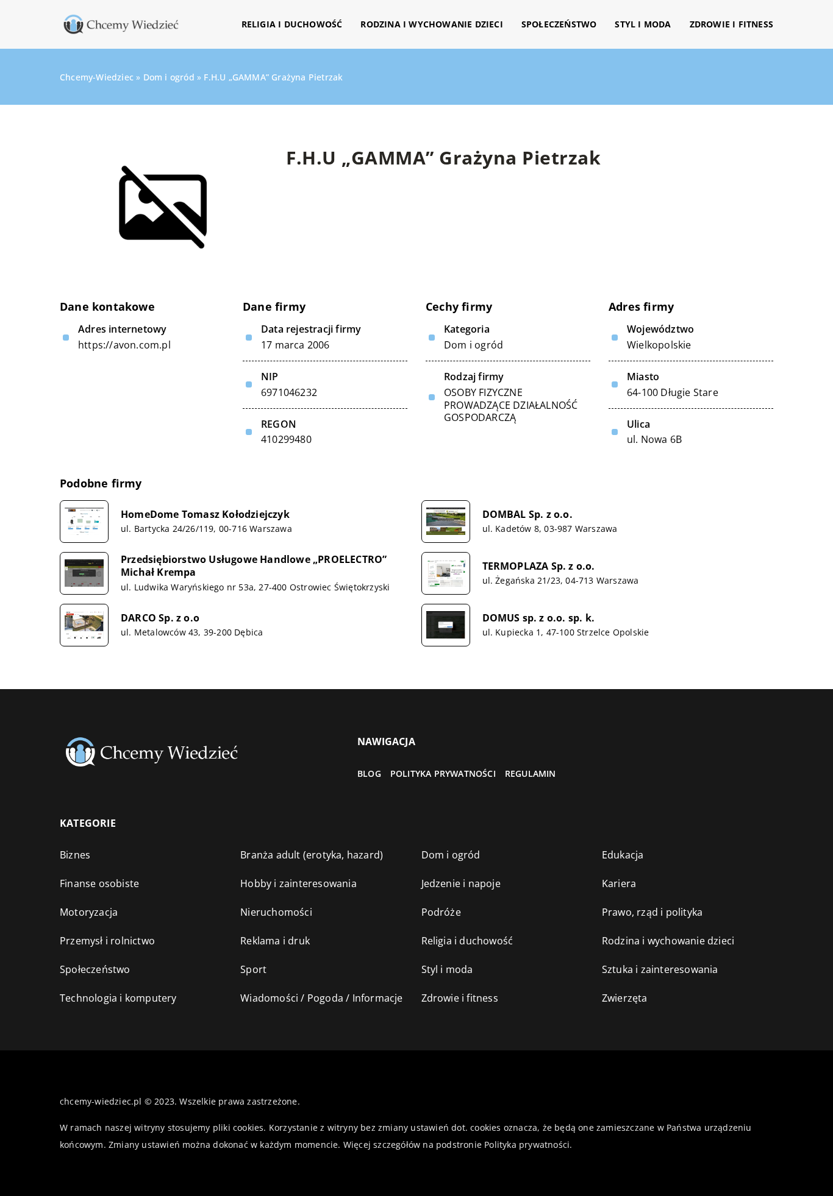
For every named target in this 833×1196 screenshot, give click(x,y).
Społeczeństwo (559, 24)
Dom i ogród (473, 345)
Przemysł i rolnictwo (107, 940)
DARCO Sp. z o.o (160, 618)
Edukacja (623, 855)
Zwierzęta (625, 998)
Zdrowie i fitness (731, 24)
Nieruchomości (276, 912)
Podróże (441, 912)
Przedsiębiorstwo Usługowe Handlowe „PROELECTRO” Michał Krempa (254, 566)
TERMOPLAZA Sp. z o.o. (538, 566)
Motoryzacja (89, 912)
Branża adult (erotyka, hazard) (311, 855)
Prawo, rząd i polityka (652, 912)
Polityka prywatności (443, 773)
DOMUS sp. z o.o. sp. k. (538, 618)
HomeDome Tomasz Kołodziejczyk (205, 514)
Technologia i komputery (118, 998)
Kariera (619, 883)
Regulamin (530, 773)
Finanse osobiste (99, 883)
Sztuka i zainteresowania (660, 969)
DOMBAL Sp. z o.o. (527, 514)
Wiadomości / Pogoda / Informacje (321, 998)
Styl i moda (643, 24)
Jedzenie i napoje (461, 883)
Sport (253, 969)
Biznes (75, 855)
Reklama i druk (275, 940)
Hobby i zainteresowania (298, 883)
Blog (369, 773)
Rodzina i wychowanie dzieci (431, 24)
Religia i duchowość (292, 24)
